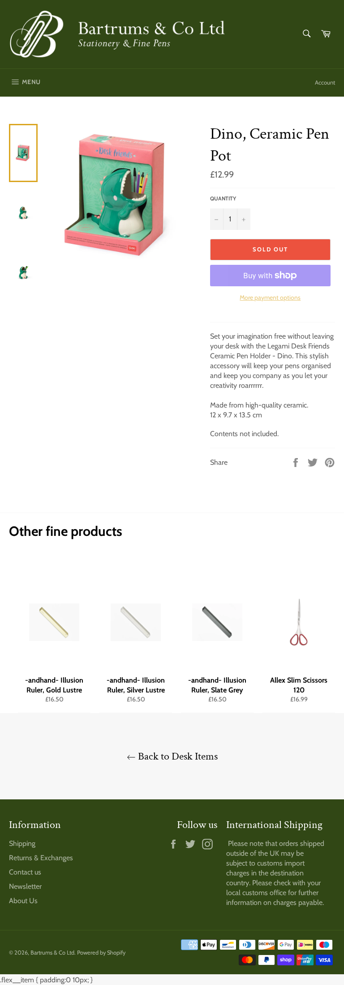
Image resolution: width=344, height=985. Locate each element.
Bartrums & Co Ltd (52, 952)
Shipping (22, 843)
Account (325, 82)
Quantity (223, 198)
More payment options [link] (270, 297)
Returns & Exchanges (41, 857)
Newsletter (25, 886)
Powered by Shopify (101, 952)
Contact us (25, 872)
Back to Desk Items (177, 756)
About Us (23, 900)
